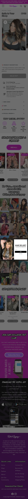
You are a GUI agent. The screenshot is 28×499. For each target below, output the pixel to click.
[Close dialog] (26, 240)
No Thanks (20, 253)
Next (21, 251)
